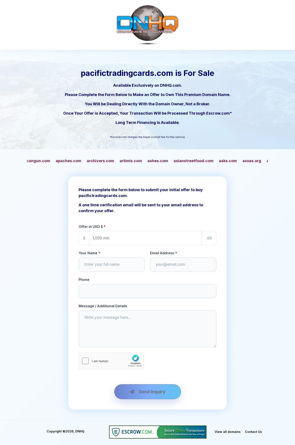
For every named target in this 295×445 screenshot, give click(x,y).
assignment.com (234, 160)
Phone (84, 279)
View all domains (228, 432)
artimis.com (82, 160)
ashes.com (109, 160)
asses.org (203, 160)
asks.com (180, 160)
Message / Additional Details (103, 306)
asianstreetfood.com (145, 160)
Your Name (88, 253)
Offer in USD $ (91, 226)
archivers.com (52, 160)
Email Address (162, 253)
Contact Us (253, 432)
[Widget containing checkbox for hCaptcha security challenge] (111, 361)
